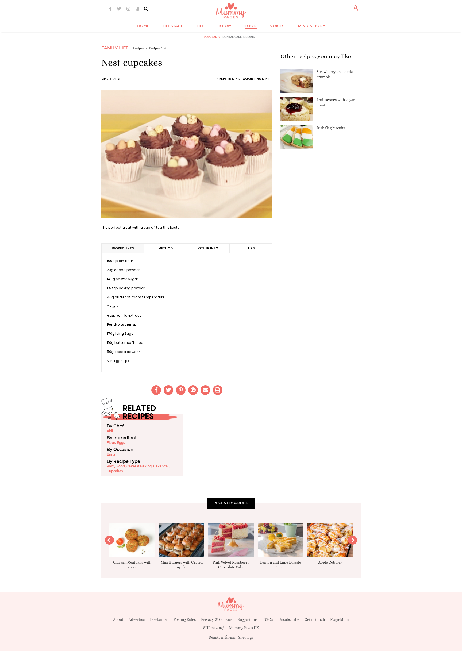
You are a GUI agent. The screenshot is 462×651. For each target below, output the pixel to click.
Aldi (116, 78)
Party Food (116, 466)
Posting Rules (185, 619)
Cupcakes (115, 471)
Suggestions (247, 619)
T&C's (268, 619)
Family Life (115, 48)
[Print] (217, 390)
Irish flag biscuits (331, 128)
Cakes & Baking (139, 466)
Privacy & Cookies (216, 619)
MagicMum (339, 619)
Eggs (121, 443)
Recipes (138, 48)
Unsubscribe (288, 619)
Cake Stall (161, 466)
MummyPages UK (244, 628)
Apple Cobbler (330, 562)
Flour (111, 443)
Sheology (246, 637)
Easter (112, 454)
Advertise (137, 619)
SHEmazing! (213, 628)
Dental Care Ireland (238, 37)
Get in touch (315, 619)
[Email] (205, 390)
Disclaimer (159, 619)
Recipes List (157, 48)
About (118, 619)
